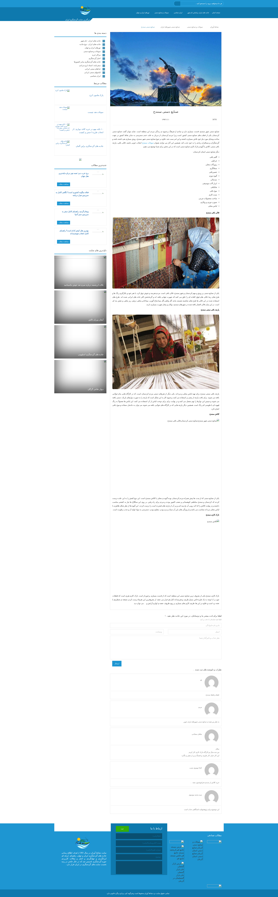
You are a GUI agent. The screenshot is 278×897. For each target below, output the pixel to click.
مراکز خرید (96, 55)
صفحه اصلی (216, 12)
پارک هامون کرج (96, 95)
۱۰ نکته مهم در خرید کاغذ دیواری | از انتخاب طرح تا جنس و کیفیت (87, 130)
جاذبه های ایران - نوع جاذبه (90, 44)
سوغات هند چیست (95, 112)
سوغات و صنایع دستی (161, 12)
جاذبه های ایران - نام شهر (91, 41)
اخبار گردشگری (95, 58)
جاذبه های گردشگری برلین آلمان (89, 146)
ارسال (117, 664)
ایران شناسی (178, 12)
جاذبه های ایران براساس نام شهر (198, 12)
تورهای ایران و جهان (142, 12)
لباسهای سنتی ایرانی (92, 72)
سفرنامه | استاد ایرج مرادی (90, 65)
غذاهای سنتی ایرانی (93, 69)
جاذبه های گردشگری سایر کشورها (87, 62)
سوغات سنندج (148, 143)
